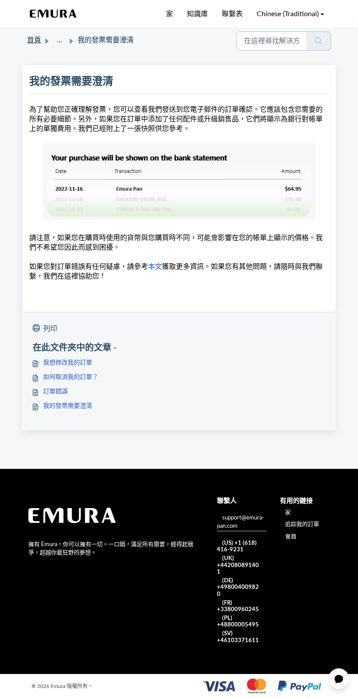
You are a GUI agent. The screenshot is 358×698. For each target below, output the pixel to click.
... (59, 40)
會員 (290, 537)
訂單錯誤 (55, 392)
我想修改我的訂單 (67, 363)
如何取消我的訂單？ (70, 377)
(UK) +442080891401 (238, 565)
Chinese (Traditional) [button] (288, 13)
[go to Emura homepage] (53, 14)
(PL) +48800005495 (238, 621)
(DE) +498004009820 (238, 587)
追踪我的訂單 (302, 524)
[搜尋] (318, 41)
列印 (50, 328)
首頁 (34, 40)
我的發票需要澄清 (67, 406)
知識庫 (197, 13)
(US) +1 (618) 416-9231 (237, 546)
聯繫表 (232, 13)
